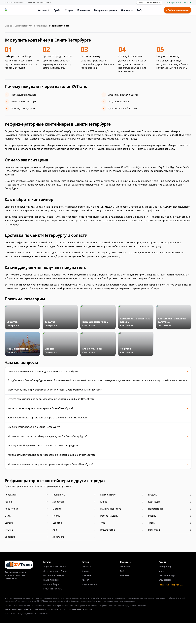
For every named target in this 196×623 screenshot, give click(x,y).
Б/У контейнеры (51, 584)
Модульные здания (105, 10)
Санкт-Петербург (23, 25)
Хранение (86, 575)
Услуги (69, 10)
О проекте (127, 10)
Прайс (57, 10)
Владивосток (165, 579)
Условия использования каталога (78, 610)
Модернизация (89, 584)
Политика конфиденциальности (18, 610)
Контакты (125, 575)
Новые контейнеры (52, 588)
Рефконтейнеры (51, 579)
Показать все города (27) (171, 584)
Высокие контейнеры (53, 575)
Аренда (85, 571)
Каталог (43, 10)
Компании (83, 10)
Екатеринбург (165, 566)
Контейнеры (40, 25)
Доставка (86, 566)
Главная (8, 25)
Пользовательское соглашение (48, 610)
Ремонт (85, 579)
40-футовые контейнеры (55, 571)
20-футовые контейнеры (55, 566)
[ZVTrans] (10, 10)
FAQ (139, 10)
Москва (162, 571)
